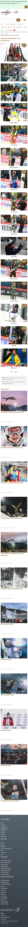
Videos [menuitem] (25, 27)
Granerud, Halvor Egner (5, 884)
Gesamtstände (3, 827)
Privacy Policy (18, 3)
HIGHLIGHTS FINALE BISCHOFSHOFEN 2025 (12, 589)
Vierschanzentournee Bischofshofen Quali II (12, 483)
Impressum (3, 915)
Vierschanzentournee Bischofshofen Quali (11, 518)
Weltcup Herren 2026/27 (6, 868)
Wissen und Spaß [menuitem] (17, 27)
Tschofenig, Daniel (4, 902)
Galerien (6, 34)
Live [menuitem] (7, 24)
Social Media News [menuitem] (10, 30)
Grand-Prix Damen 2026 (5, 862)
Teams (2, 850)
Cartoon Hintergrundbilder (6, 848)
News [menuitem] (2, 24)
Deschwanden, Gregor (5, 880)
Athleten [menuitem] (3, 27)
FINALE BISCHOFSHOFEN (7, 624)
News (2, 823)
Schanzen (3, 832)
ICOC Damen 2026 (4, 866)
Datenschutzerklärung (5, 917)
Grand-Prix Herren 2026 (5, 860)
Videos (2, 842)
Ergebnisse (3, 825)
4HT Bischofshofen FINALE (7, 695)
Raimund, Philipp (4, 898)
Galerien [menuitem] (9, 27)
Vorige (12, 372)
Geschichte (3, 834)
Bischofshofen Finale (6, 765)
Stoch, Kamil (3, 900)
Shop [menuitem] (2, 30)
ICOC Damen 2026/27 (5, 874)
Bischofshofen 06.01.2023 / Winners (10, 801)
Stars (2, 854)
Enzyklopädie (3, 836)
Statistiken (3, 830)
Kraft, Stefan (3, 890)
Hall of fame (3, 852)
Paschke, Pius (3, 894)
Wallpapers (3, 846)
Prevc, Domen (3, 896)
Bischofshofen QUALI (6, 659)
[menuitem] (24, 20)
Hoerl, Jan (3, 886)
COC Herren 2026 (4, 864)
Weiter (16, 372)
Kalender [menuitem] (20, 24)
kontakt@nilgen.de (10, 383)
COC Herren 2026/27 (5, 872)
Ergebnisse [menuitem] (13, 24)
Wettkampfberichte (4, 829)
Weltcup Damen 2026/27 (6, 870)
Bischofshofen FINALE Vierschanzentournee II (12, 412)
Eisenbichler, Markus (5, 882)
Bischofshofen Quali (6, 730)
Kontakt (2, 913)
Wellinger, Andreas (4, 904)
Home (2, 34)
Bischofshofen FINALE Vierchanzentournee (11, 447)
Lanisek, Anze (3, 892)
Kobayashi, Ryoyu (4, 888)
